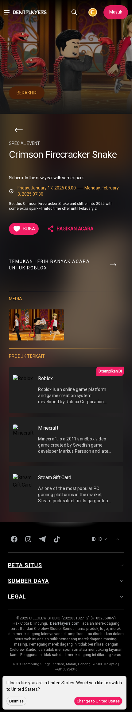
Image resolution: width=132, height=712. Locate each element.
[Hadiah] (92, 12)
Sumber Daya (28, 581)
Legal (17, 596)
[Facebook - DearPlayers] (14, 539)
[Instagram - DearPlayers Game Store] (28, 539)
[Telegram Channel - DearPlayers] (42, 539)
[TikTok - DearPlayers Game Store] (57, 539)
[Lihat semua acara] (19, 130)
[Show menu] (6, 12)
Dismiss (16, 701)
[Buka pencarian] (74, 12)
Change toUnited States (98, 701)
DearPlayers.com (65, 623)
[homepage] (29, 12)
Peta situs (25, 565)
